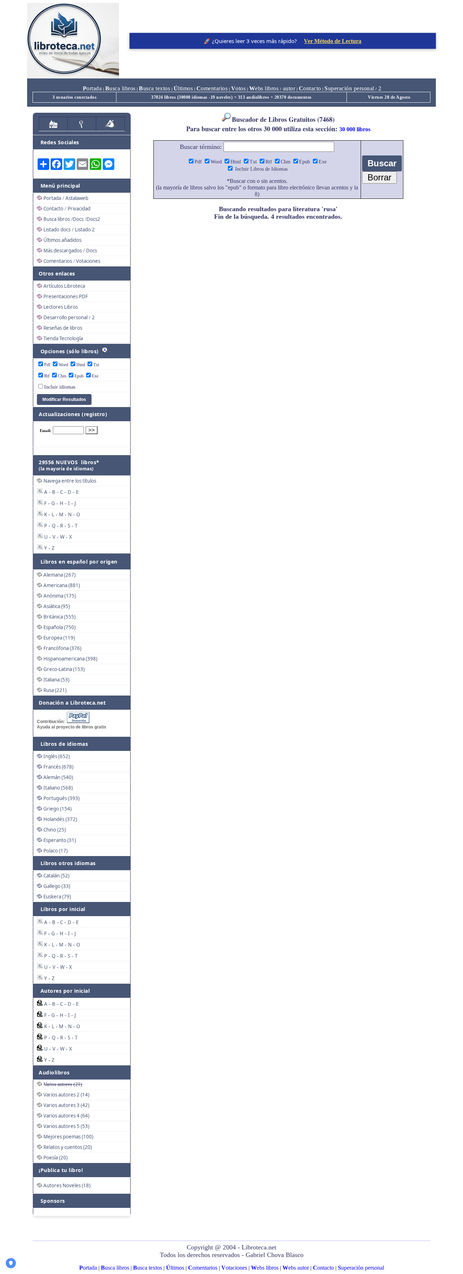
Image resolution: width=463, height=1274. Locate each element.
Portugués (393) (61, 798)
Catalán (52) (56, 875)
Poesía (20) (55, 1157)
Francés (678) (58, 767)
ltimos (183, 88)
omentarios (212, 88)
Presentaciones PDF (65, 296)
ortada (92, 88)
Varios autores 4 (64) (66, 1115)
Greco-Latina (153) (64, 669)
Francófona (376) (62, 648)
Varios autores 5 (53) (66, 1126)
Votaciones (88, 261)
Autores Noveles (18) (66, 1185)
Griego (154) (57, 808)
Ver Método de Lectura (332, 41)
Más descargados (62, 250)
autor (288, 88)
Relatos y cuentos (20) (67, 1147)
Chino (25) (54, 829)
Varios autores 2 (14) (66, 1094)
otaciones (234, 1268)
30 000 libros (354, 129)
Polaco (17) (55, 850)
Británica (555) (59, 617)
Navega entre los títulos (69, 481)
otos (238, 88)
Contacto (53, 208)
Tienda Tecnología (63, 338)
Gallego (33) (56, 886)
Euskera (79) (57, 896)
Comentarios (57, 261)
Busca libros (56, 219)
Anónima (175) (59, 596)
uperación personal (349, 88)
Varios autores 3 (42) (66, 1105)
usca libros (120, 88)
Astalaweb (76, 198)
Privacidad (79, 208)
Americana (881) (61, 585)
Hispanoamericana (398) (70, 658)
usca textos (154, 88)
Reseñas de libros (62, 328)
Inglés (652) (56, 756)
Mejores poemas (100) (68, 1136)
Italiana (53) (56, 679)
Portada (52, 198)
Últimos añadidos (62, 240)
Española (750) (59, 627)
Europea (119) (59, 637)
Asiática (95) (56, 606)
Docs (78, 219)
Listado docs (57, 229)
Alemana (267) (59, 575)
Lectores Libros (60, 307)
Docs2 (93, 219)
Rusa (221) (55, 690)
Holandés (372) (60, 819)
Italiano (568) (58, 788)
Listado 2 (85, 229)
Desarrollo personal (65, 317)
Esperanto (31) (59, 840)
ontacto (310, 88)
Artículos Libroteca (64, 286)
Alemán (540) (58, 777)
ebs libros (264, 88)
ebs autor (296, 1268)
